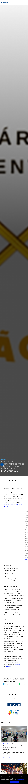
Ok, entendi (14, 781)
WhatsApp (18, 664)
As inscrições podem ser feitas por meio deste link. (14, 505)
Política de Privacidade (20, 779)
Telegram (8, 666)
